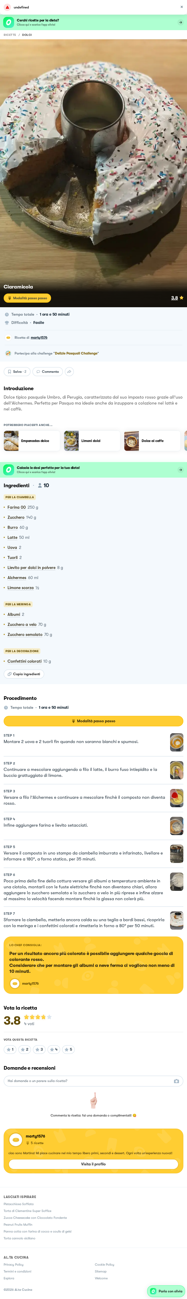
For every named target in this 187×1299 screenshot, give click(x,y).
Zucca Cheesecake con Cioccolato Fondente (35, 1218)
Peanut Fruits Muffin (18, 1224)
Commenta (50, 372)
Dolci (27, 35)
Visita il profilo (93, 1164)
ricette (10, 35)
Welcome (101, 1278)
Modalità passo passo (30, 298)
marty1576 (39, 338)
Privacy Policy (13, 1264)
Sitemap (100, 1271)
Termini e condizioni (17, 1271)
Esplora (9, 1278)
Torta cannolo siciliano (19, 1238)
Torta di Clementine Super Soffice (27, 1211)
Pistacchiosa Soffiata (19, 1204)
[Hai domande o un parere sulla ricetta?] (89, 1081)
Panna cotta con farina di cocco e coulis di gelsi (37, 1231)
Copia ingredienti (26, 674)
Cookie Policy (104, 1264)
